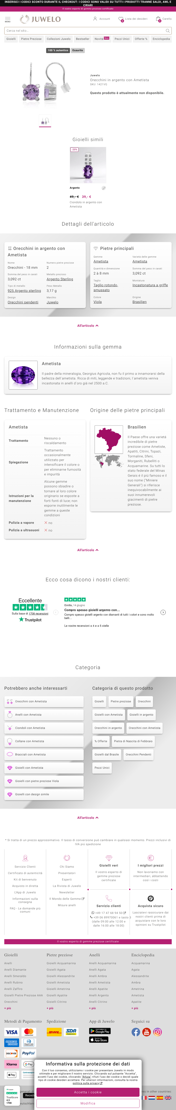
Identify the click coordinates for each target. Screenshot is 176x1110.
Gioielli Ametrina (58, 989)
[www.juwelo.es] (160, 1098)
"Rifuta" (86, 1077)
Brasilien (140, 301)
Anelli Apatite (98, 989)
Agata (136, 970)
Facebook (136, 1032)
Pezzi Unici (122, 39)
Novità (102, 39)
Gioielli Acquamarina (61, 963)
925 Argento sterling (24, 290)
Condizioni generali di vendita (24, 1092)
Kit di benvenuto (25, 880)
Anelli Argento (99, 996)
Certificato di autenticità (25, 873)
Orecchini (144, 702)
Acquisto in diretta (25, 886)
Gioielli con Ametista (109, 715)
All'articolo (85, 326)
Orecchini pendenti (23, 302)
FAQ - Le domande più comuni (25, 910)
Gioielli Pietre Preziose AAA (23, 996)
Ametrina (138, 989)
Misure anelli (67, 905)
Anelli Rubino (13, 983)
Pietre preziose (121, 702)
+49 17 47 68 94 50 (109, 913)
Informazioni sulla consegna (25, 900)
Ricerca (167, 30)
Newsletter (67, 893)
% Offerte (101, 741)
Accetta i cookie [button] (88, 1092)
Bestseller (82, 39)
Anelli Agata (97, 970)
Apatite (137, 1002)
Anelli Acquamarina (102, 963)
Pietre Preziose (31, 39)
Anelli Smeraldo (15, 976)
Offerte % (141, 39)
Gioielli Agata (56, 970)
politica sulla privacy (86, 1083)
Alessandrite (140, 976)
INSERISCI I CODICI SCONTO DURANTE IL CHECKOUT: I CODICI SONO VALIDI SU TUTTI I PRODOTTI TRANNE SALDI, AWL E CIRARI (88, 3)
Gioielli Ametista (58, 983)
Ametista (101, 261)
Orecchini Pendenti (138, 755)
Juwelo (53, 302)
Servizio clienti (109, 906)
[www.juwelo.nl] (152, 1098)
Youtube (146, 1032)
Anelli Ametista (99, 983)
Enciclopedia (161, 39)
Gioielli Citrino (57, 1002)
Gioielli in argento (141, 715)
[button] (7, 19)
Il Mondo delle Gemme (65, 899)
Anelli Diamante (15, 970)
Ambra (136, 983)
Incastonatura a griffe (150, 285)
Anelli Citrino (98, 1002)
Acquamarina (141, 963)
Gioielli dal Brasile (107, 755)
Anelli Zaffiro (13, 989)
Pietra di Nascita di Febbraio (133, 741)
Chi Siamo (67, 867)
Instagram (157, 1032)
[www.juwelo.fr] (143, 1098)
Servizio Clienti (25, 867)
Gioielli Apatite (57, 996)
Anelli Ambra (98, 976)
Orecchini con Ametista (144, 728)
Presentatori (67, 873)
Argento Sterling (60, 279)
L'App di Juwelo (25, 893)
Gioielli (11, 39)
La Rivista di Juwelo (67, 886)
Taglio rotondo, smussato (106, 288)
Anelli (8, 963)
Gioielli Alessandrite (61, 976)
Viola (98, 301)
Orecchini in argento (108, 728)
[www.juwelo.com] (168, 1098)
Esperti (67, 880)
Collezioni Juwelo (59, 39)
